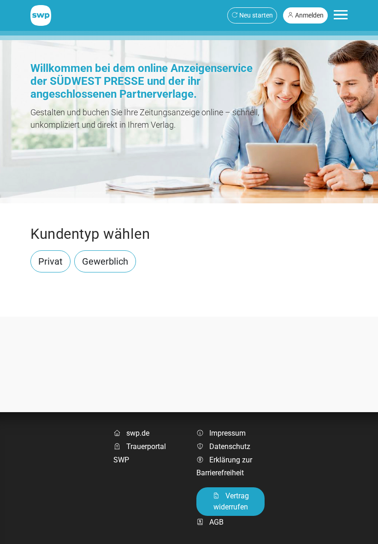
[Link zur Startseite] (40, 15)
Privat (50, 261)
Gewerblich (105, 261)
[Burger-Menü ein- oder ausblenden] (341, 14)
